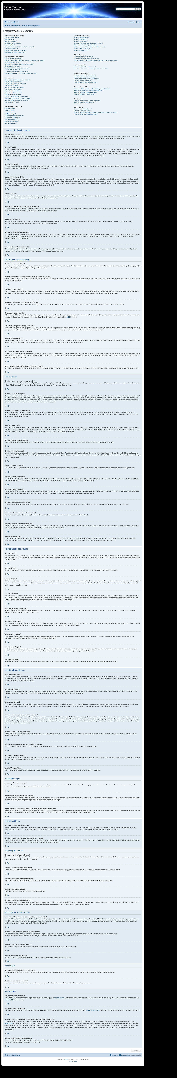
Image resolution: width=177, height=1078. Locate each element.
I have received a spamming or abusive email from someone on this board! (96, 60)
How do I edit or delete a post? (13, 81)
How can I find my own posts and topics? (86, 82)
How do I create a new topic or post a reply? (17, 80)
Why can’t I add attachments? (13, 92)
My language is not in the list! (13, 66)
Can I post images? (10, 114)
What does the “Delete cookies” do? (15, 52)
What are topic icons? (11, 123)
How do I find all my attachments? (84, 102)
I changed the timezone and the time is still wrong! (19, 64)
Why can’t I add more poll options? (15, 87)
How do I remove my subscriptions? (84, 94)
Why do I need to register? (12, 37)
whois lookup (9, 1023)
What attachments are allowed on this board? (87, 100)
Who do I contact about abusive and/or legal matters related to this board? (95, 112)
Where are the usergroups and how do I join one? (88, 43)
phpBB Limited (59, 998)
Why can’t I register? (11, 41)
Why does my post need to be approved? (17, 100)
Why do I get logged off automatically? (16, 50)
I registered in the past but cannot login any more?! (19, 46)
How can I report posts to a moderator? (16, 96)
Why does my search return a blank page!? (86, 78)
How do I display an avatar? (13, 69)
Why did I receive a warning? (13, 94)
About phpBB (9, 1000)
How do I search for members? (83, 80)
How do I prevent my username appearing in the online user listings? (24, 60)
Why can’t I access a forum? (13, 91)
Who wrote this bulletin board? (83, 109)
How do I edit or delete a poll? (13, 89)
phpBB (68, 317)
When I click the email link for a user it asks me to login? (21, 73)
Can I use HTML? (10, 110)
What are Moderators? (80, 39)
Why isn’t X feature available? (82, 110)
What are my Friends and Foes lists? (85, 67)
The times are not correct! (12, 62)
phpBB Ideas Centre (92, 1010)
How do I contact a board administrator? (85, 114)
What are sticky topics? (11, 119)
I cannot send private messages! (83, 56)
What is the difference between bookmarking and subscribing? (92, 89)
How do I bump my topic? (12, 102)
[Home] (5, 4)
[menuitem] (16, 22)
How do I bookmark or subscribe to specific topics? (89, 90)
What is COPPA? (9, 39)
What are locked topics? (12, 121)
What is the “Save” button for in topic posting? (18, 98)
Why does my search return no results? (85, 77)
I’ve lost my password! (11, 48)
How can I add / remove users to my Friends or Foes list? (91, 68)
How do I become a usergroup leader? (85, 45)
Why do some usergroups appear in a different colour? (90, 46)
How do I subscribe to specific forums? (85, 92)
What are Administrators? (81, 37)
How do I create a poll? (11, 85)
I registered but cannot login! (13, 43)
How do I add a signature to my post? (15, 83)
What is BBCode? (10, 108)
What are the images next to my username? (17, 68)
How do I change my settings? (13, 58)
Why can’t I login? (10, 45)
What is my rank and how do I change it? (16, 71)
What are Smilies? (10, 112)
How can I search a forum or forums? (85, 75)
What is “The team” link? (81, 50)
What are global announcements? (14, 115)
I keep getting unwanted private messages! (86, 58)
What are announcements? (12, 117)
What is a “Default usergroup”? (83, 48)
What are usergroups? (80, 41)
